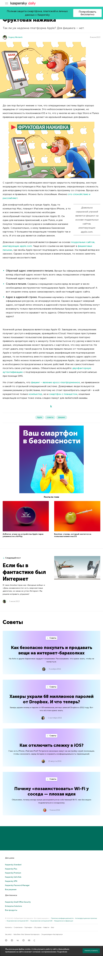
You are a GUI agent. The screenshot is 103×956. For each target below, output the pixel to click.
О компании (18, 927)
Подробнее (62, 952)
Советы (52, 638)
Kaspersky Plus (11, 869)
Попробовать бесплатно (87, 13)
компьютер (35, 394)
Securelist (8, 934)
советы (50, 417)
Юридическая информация (63, 921)
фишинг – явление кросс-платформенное (55, 382)
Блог (52, 927)
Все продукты (11, 910)
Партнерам (28, 927)
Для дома (9, 858)
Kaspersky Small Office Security (18, 902)
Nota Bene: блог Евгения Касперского (26, 934)
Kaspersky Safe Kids (13, 877)
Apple (39, 417)
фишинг (61, 417)
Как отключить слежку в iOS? (52, 745)
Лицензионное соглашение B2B (41, 921)
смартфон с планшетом (63, 394)
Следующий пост (13, 558)
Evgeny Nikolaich (16, 37)
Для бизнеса (11, 895)
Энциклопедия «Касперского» (52, 934)
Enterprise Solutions (13, 906)
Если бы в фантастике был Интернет (24, 572)
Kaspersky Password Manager (17, 885)
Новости (46, 927)
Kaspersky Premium (13, 873)
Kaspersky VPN (11, 881)
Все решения (10, 889)
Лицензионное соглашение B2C (18, 921)
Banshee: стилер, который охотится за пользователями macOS (72, 535)
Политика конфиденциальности (62, 918)
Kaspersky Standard (13, 865)
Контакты (8, 927)
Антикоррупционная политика (86, 918)
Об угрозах (37, 927)
